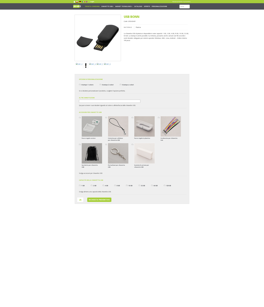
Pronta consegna (91, 6)
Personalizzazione (148, 6)
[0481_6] (107, 64)
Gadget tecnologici (117, 6)
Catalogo (130, 6)
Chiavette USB (103, 6)
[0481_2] (79, 64)
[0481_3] (86, 66)
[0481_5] (100, 64)
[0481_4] (93, 64)
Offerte (137, 6)
